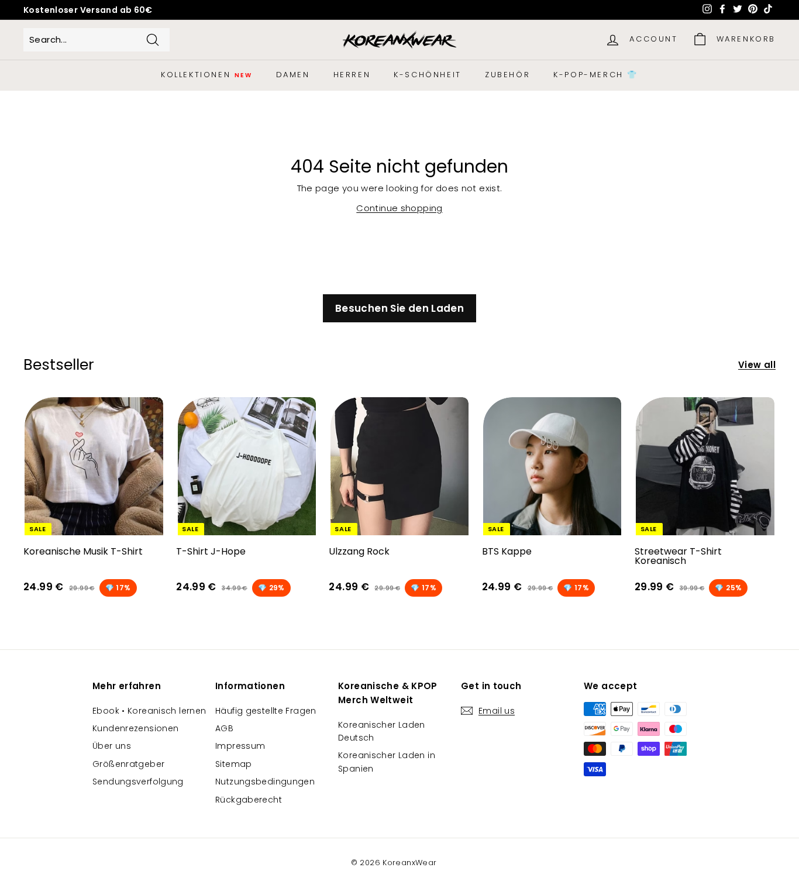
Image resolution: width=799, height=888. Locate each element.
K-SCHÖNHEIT (428, 74)
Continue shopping (399, 208)
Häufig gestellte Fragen (265, 711)
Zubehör (507, 74)
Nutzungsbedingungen (265, 781)
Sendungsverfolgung (138, 781)
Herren (352, 74)
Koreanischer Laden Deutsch (381, 731)
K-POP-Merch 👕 (595, 74)
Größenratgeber (128, 764)
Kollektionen (207, 74)
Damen (293, 74)
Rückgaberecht (248, 800)
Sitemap (233, 764)
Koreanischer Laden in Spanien (386, 761)
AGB (224, 728)
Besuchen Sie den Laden (399, 308)
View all (757, 365)
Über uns (111, 746)
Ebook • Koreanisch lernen (149, 711)
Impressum (240, 746)
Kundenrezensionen (135, 728)
